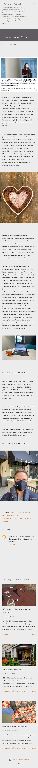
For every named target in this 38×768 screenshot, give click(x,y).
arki (14, 512)
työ (25, 518)
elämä (18, 512)
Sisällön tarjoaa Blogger (20, 760)
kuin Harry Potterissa (12, 669)
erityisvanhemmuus (10, 515)
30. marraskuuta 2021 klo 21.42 (23, 536)
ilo (20, 515)
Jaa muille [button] (6, 521)
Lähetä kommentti (19, 691)
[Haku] (29, 3)
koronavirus (7, 518)
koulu (16, 518)
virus (29, 518)
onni (21, 518)
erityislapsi (26, 512)
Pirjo (10, 536)
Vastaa (12, 544)
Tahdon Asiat (11, 3)
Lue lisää (32, 634)
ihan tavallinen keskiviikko (14, 726)
